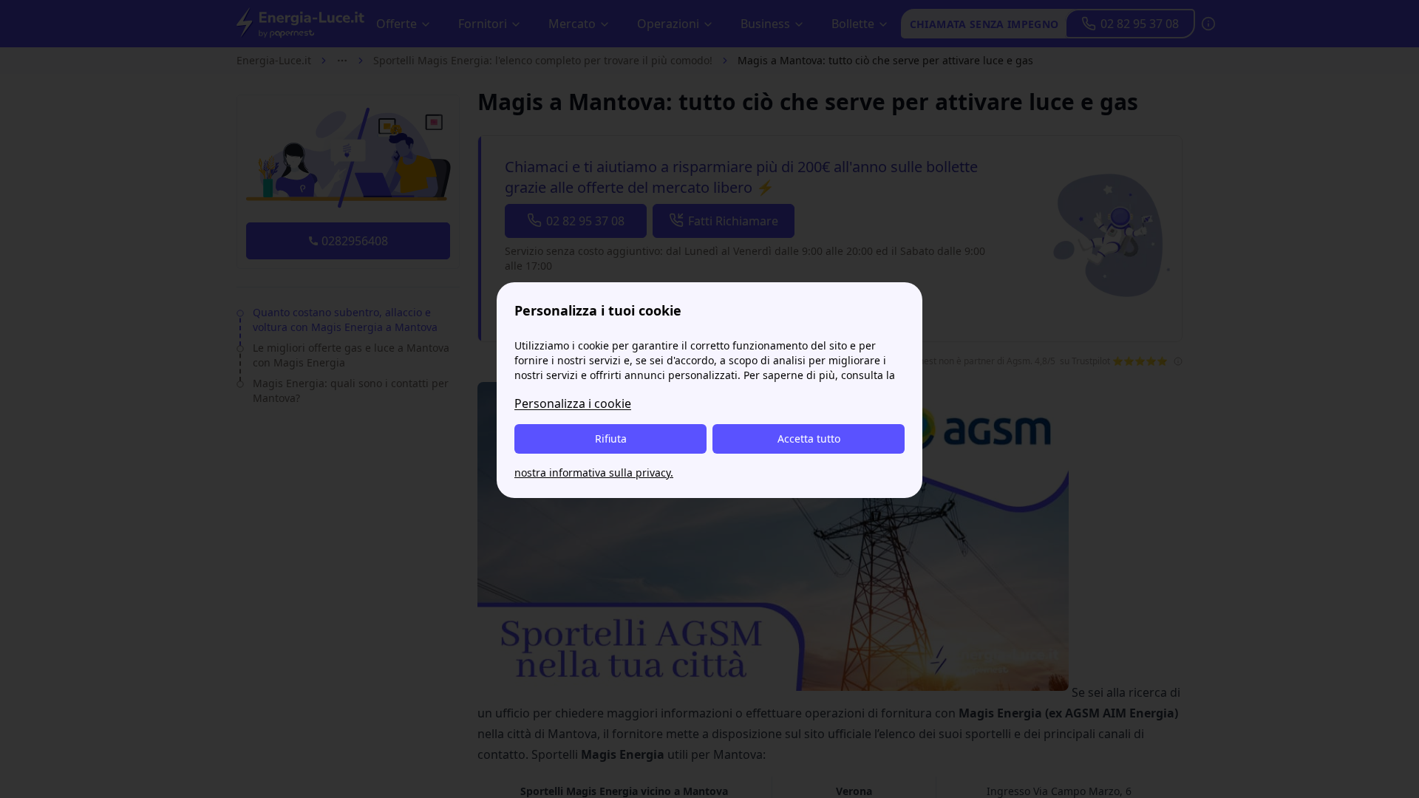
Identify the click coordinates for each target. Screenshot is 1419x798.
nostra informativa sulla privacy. (593, 473)
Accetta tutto (808, 439)
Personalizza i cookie (572, 403)
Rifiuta (611, 439)
